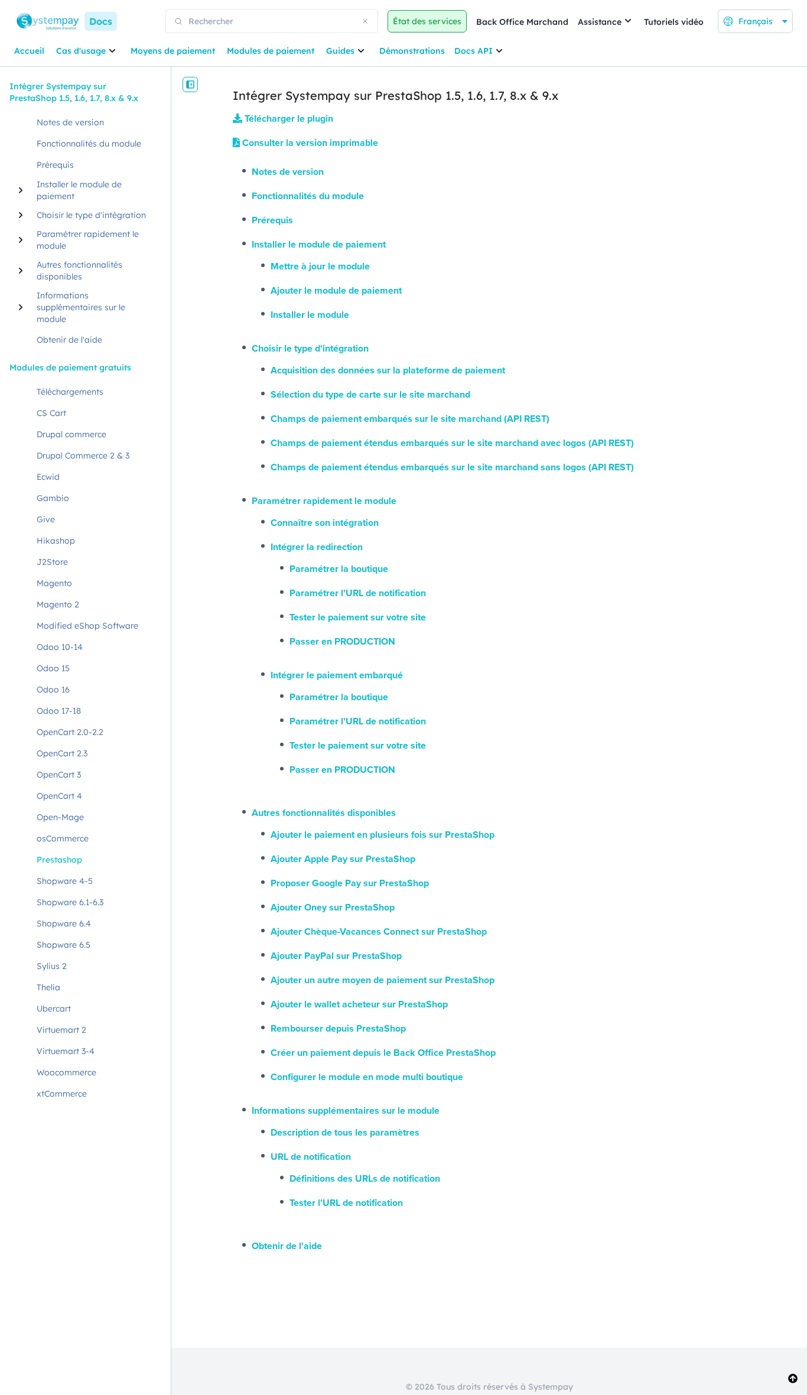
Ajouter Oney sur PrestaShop (333, 907)
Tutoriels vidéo (674, 22)
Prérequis (272, 220)
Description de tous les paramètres (345, 1132)
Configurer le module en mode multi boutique (367, 1077)
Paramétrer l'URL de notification (357, 593)
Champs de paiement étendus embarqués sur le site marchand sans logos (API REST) (452, 467)
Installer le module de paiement (319, 244)
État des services (427, 21)
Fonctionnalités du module (308, 196)
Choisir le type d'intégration (310, 348)
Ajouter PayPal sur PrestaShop (336, 955)
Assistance (599, 22)
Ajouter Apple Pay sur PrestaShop (343, 859)
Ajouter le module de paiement (336, 290)
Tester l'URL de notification (346, 1202)
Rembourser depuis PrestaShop (338, 1028)
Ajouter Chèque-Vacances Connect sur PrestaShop (379, 931)
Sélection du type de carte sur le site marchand (370, 394)
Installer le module (310, 314)
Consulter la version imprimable (309, 142)
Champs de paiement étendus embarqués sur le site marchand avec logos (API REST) (452, 443)
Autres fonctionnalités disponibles (324, 813)
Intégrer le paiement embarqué (337, 675)
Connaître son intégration (325, 522)
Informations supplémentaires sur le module (346, 1110)
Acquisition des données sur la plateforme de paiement (388, 370)
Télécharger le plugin (287, 118)
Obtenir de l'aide (287, 1246)
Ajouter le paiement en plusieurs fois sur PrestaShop (382, 834)
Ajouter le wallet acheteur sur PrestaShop (359, 1004)
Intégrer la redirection (317, 547)
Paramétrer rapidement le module (324, 501)
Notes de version (288, 171)
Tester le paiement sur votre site (357, 617)
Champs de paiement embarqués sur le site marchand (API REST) (410, 418)
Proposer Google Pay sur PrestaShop (350, 883)
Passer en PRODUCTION (342, 641)
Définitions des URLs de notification (364, 1178)
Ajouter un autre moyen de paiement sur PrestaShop (382, 980)
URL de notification (311, 1156)
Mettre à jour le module (320, 266)
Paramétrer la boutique (338, 568)
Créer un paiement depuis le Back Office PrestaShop (383, 1052)
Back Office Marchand (522, 22)
